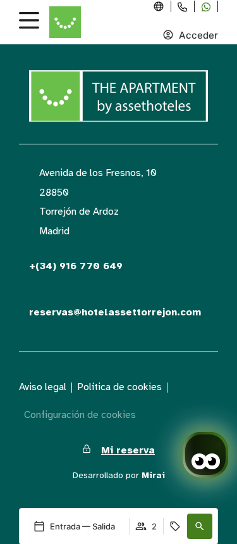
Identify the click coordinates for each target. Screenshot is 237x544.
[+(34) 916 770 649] (24, 256)
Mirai (153, 475)
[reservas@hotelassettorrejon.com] (24, 302)
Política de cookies (119, 387)
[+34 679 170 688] (206, 7)
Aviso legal (42, 387)
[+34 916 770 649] (183, 7)
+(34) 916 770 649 (76, 266)
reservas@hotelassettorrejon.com (115, 312)
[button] (199, 526)
